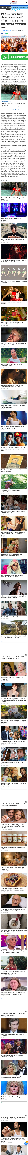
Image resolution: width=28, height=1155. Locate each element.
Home (2, 10)
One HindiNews (7, 30)
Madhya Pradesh (17, 10)
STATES (8, 10)
